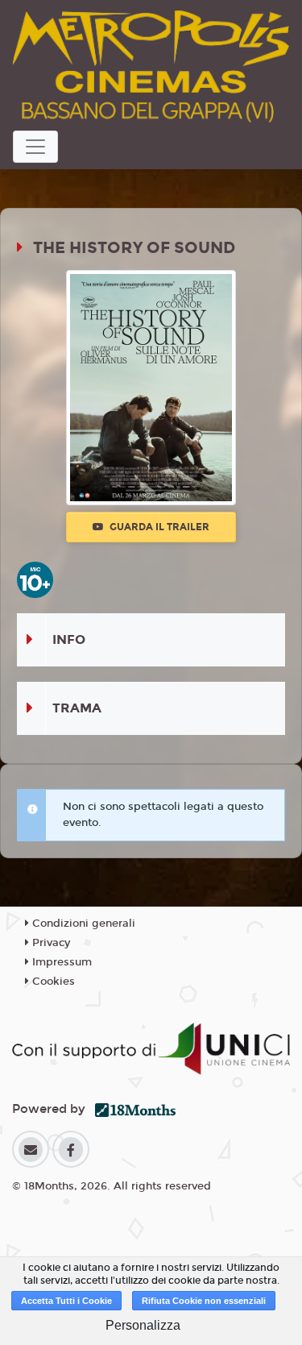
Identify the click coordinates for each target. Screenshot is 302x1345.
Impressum (60, 962)
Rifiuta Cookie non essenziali (204, 1301)
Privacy (49, 942)
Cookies (52, 981)
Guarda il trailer (158, 527)
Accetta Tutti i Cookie (66, 1301)
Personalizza (142, 1325)
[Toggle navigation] (35, 147)
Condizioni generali (82, 923)
